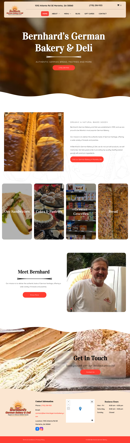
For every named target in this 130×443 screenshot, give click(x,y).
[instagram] (41, 429)
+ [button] (68, 401)
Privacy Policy (40, 439)
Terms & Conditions (29, 439)
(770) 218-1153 (95, 5)
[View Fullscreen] (68, 408)
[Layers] (92, 401)
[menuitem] (45, 13)
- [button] (68, 404)
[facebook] (37, 429)
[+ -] (80, 411)
